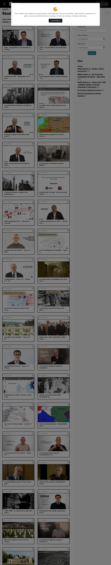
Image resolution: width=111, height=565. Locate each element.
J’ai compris (55, 20)
